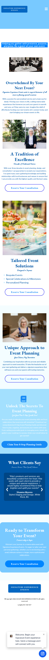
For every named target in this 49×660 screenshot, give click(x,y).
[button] (46, 9)
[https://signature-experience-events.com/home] (14, 9)
